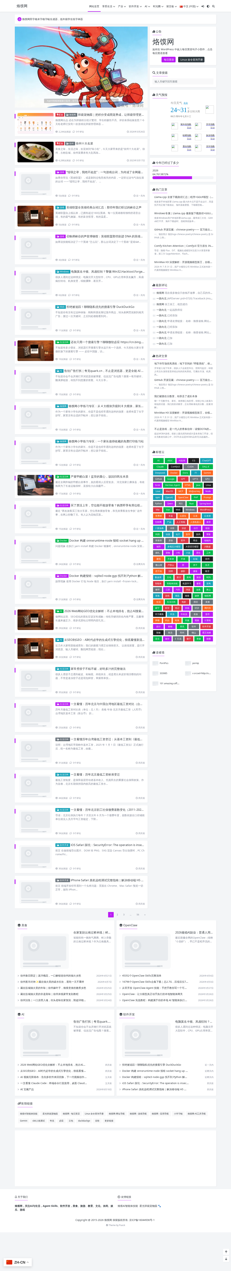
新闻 (189, 578)
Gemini (207, 473)
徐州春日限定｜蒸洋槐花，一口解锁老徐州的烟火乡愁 (50, 865)
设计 (158, 627)
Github (158, 480)
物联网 (207, 596)
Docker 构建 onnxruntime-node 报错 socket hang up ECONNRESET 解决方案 (120, 489)
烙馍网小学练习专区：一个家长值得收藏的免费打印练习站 (106, 403)
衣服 (187, 621)
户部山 (170, 566)
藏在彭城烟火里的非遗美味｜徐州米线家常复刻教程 (49, 884)
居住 (198, 553)
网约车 (207, 609)
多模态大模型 (173, 547)
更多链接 (109, 1010)
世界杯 (158, 516)
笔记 (177, 609)
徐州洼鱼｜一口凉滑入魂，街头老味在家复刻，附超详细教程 (54, 890)
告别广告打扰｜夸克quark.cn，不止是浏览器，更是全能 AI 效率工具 (108, 345)
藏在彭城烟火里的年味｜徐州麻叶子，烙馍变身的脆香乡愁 (53, 878)
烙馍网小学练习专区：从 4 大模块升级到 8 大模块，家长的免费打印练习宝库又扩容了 (124, 374)
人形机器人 (195, 523)
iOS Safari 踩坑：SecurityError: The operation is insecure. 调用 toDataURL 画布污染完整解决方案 (135, 748)
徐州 (71, 143)
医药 (198, 535)
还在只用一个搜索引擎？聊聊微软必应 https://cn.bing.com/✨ (111, 316)
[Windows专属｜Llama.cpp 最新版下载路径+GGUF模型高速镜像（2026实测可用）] (163, 219)
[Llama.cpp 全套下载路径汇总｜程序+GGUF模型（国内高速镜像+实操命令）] (163, 202)
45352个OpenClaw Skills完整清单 (141, 865)
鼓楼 (208, 639)
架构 (208, 584)
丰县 (171, 516)
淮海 (157, 596)
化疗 (178, 535)
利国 (157, 535)
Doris (185, 473)
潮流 (177, 596)
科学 (167, 609)
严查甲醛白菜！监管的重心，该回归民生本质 (99, 431)
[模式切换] (208, 6)
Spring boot (205, 504)
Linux (208, 486)
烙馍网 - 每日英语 (71, 1003)
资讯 (182, 627)
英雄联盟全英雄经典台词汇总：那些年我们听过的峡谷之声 (103, 201)
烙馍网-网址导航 (117, 1003)
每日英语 (168, 59)
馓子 (189, 639)
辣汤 (170, 633)
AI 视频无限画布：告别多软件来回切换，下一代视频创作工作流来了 (58, 967)
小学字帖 (178, 1003)
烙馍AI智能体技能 (28, 1003)
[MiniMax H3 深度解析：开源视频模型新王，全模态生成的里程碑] (163, 268)
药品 (167, 621)
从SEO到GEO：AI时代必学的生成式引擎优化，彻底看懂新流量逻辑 (107, 575)
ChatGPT (206, 461)
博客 (208, 535)
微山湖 (158, 566)
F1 (196, 473)
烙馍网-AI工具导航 (197, 1003)
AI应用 (182, 461)
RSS (181, 504)
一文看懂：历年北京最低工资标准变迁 (95, 690)
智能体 (158, 584)
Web (61, 287)
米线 (187, 609)
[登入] (202, 6)
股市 (207, 615)
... (130, 804)
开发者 (170, 559)
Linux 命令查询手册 (191, 59)
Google (171, 480)
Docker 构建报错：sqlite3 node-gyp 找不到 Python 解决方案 (109, 518)
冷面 (172, 529)
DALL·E (205, 467)
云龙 (195, 516)
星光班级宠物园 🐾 (150, 1096)
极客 (199, 584)
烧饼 (197, 596)
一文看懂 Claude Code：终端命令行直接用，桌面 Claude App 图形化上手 (62, 973)
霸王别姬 (206, 633)
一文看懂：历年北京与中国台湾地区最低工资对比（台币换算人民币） (115, 633)
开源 (183, 559)
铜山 (194, 633)
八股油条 (159, 529)
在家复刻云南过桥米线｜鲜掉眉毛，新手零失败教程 (106, 822)
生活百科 (64, 316)
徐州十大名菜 (84, 143)
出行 (196, 529)
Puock (122, 1115)
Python (158, 504)
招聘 (171, 572)
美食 (196, 615)
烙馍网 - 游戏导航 (138, 1003)
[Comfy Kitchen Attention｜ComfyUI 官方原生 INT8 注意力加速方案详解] (163, 251)
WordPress (205, 510)
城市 (158, 547)
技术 (207, 566)
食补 (167, 639)
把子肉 (158, 572)
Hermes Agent (172, 486)
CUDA (191, 467)
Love (158, 492)
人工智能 (180, 523)
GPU (207, 480)
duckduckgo (84, 1010)
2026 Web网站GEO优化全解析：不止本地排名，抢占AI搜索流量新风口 (110, 546)
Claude (160, 467)
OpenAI (169, 498)
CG (193, 461)
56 (138, 804)
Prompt (207, 498)
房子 (195, 566)
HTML (188, 486)
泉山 (208, 590)
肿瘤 (157, 621)
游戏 (61, 172)
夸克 (52, 1010)
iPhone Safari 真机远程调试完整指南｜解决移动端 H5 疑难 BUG (112, 777)
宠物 (168, 553)
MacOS (169, 492)
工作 (208, 553)
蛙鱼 (177, 621)
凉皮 (184, 529)
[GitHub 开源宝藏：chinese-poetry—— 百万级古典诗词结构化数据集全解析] (163, 235)
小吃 (178, 553)
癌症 (196, 602)
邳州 (182, 633)
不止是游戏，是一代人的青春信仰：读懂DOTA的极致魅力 (186, 430)
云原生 (183, 516)
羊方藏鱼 (159, 615)
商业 (195, 541)
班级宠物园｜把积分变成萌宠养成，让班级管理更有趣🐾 (114, 115)
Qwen (170, 504)
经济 (197, 609)
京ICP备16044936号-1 (142, 1110)
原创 (171, 541)
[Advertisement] (115, 1048)
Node (208, 492)
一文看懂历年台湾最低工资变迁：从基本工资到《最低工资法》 (111, 662)
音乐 (157, 639)
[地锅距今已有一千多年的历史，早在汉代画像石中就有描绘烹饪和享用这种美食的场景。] (81, 64)
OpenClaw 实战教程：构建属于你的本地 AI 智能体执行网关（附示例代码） (165, 890)
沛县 (188, 590)
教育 (207, 572)
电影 (184, 602)
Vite (158, 510)
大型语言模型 (192, 547)
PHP (196, 498)
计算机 (207, 621)
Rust (191, 504)
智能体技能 (172, 584)
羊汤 (172, 615)
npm (157, 498)
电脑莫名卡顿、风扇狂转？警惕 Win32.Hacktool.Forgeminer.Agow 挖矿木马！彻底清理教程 (131, 258)
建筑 (158, 559)
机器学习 (187, 584)
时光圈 (157, 6)
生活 (158, 602)
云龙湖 (207, 516)
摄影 (183, 572)
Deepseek (160, 473)
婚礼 (157, 553)
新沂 (179, 578)
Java (198, 486)
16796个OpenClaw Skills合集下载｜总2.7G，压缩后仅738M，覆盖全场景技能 (166, 871)
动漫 (168, 535)
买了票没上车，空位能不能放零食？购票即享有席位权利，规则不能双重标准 (120, 460)
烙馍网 (72, 114)
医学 (188, 535)
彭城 (195, 559)
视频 (197, 621)
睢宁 (157, 609)
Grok (157, 486)
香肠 (199, 639)
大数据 (207, 547)
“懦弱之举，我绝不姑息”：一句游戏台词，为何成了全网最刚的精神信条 (112, 172)
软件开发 (134, 6)
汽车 (178, 590)
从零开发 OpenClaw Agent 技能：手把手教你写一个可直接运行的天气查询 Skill (167, 878)
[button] (144, 68)
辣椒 (158, 633)
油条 (198, 590)
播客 (195, 572)
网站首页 (94, 6)
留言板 (170, 6)
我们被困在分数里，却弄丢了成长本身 (175, 397)
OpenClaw (183, 498)
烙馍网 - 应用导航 (160, 1003)
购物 (170, 627)
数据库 (158, 578)
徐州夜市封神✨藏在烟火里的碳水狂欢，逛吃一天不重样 (52, 871)
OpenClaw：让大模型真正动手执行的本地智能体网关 (152, 884)
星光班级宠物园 (50, 1003)
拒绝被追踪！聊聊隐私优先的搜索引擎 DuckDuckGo (100, 287)
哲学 (183, 541)
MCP (180, 492)
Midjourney (194, 492)
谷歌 (97, 1010)
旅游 (199, 578)
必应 (61, 1010)
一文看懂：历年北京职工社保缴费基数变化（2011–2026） (108, 719)
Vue (168, 510)
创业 (207, 529)
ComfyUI (175, 467)
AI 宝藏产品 (27, 979)
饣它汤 (178, 639)
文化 (169, 578)
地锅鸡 (207, 541)
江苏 (168, 590)
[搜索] (213, 6)
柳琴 (157, 590)
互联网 (158, 523)
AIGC (170, 461)
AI (146, 6)
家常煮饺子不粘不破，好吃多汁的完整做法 (98, 604)
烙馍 (187, 596)
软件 (194, 627)
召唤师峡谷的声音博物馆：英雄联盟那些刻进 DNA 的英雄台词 (106, 230)
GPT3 (195, 480)
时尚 (208, 578)
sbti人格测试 (38, 1010)
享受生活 (107, 6)
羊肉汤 (184, 615)
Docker (63, 488)
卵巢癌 (158, 541)
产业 (120, 6)
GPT (183, 480)
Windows (64, 258)
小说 (188, 553)
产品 (169, 523)
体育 (208, 523)
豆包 (71, 1010)
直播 (207, 602)
